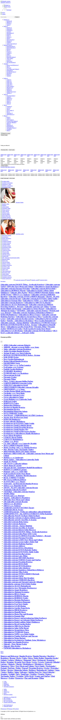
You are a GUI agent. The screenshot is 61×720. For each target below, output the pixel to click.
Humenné (9, 29)
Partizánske (10, 70)
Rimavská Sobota (11, 57)
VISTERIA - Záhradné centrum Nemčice (32, 311)
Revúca (9, 55)
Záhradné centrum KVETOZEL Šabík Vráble (39, 299)
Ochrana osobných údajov (10, 702)
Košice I (9, 81)
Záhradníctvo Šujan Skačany (34, 309)
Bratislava (6, 19)
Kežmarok (9, 30)
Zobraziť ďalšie (4, 165)
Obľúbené (8, 10)
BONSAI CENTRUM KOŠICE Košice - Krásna (19, 325)
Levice (9, 107)
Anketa (3, 14)
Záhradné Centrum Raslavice (12, 303)
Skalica (9, 102)
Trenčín (6, 63)
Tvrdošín (9, 129)
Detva (8, 50)
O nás (5, 681)
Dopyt (3, 12)
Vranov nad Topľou (12, 43)
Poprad (9, 34)
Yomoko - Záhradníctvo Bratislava (20, 321)
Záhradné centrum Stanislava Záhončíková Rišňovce (33, 313)
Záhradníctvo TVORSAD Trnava (43, 323)
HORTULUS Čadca (14, 329)
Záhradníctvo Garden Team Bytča (20, 327)
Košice (6, 78)
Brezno (9, 49)
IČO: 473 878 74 (8, 699)
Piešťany (9, 99)
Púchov (9, 74)
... (27, 333)
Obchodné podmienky (9, 686)
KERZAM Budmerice (9, 315)
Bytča (8, 117)
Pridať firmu (8, 6)
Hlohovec (9, 98)
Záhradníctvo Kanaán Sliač (11, 301)
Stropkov (9, 41)
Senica (9, 101)
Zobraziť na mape (6, 133)
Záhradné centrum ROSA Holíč (43, 289)
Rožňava (9, 89)
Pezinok (9, 23)
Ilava (8, 66)
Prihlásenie (6, 684)
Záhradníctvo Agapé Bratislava (46, 287)
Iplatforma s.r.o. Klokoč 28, (10, 697)
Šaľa (8, 111)
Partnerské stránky (8, 706)
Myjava (9, 67)
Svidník (9, 42)
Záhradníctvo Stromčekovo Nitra (29, 317)
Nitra (5, 105)
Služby (5, 689)
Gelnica (9, 79)
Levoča (9, 31)
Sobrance (9, 90)
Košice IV (9, 85)
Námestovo (10, 125)
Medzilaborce (10, 33)
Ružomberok (10, 126)
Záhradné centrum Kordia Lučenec (20, 319)
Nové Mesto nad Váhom (13, 69)
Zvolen (9, 59)
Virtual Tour (6, 692)
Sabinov (9, 37)
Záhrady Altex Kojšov (18, 293)
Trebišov (9, 93)
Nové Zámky (10, 110)
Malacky (9, 22)
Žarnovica (9, 61)
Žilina (5, 115)
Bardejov (9, 27)
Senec (8, 25)
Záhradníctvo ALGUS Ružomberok (14, 305)
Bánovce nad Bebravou (13, 65)
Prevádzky (3, 281)
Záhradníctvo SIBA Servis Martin (37, 303)
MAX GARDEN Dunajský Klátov (41, 293)
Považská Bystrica (11, 71)
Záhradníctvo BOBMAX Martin (13, 291)
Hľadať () (17, 17)
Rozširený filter (4, 149)
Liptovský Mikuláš (11, 122)
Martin (9, 123)
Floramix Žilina (40, 327)
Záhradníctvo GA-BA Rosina (12, 331)
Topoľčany (10, 113)
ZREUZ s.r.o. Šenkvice (21, 295)
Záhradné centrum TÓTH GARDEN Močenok (27, 297)
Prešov (6, 26)
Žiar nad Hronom (11, 62)
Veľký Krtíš (10, 58)
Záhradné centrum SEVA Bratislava (38, 331)
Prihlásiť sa (7, 5)
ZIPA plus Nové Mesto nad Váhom (20, 287)
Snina (8, 38)
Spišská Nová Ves (11, 91)
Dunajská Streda (11, 95)
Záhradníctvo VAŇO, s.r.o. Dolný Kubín (38, 301)
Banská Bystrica (8, 45)
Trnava (6, 94)
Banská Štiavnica (11, 47)
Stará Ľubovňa (10, 39)
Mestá (2, 653)
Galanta (9, 97)
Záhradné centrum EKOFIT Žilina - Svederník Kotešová (22, 285)
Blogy (2, 651)
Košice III (9, 83)
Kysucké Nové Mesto (12, 121)
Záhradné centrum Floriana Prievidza (15, 289)
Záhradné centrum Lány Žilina (37, 307)
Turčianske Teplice (11, 127)
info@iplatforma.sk (8, 705)
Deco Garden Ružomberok (45, 321)
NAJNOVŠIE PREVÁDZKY (8, 167)
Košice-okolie (10, 86)
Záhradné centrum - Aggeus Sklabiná (15, 323)
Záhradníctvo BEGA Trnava (30, 315)
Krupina (9, 51)
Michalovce (10, 87)
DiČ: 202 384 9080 (8, 701)
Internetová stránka (8, 694)
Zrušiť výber (11, 149)
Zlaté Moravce (10, 114)
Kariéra (5, 682)
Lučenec (9, 53)
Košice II (9, 82)
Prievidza (9, 73)
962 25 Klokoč (7, 698)
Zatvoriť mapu (4, 135)
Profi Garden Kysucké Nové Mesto (37, 329)
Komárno (9, 106)
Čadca (8, 118)
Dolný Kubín (10, 119)
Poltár (8, 54)
